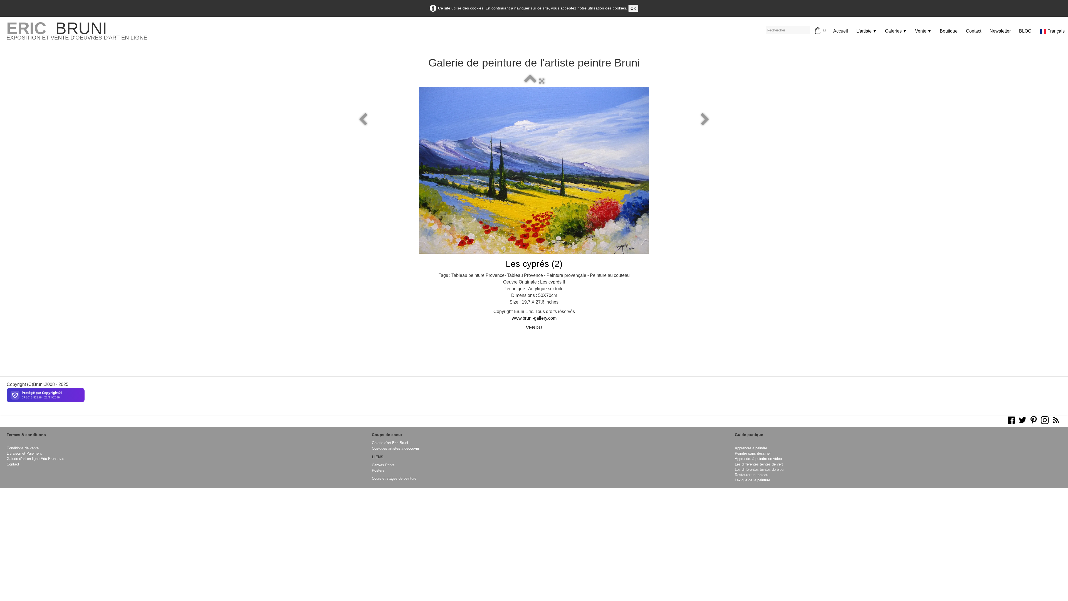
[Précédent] (363, 119)
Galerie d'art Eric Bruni (390, 443)
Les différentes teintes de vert (759, 464)
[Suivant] (705, 119)
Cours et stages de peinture (394, 478)
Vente (923, 31)
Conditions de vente (23, 448)
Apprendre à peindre (751, 448)
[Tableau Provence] (534, 170)
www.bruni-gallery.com (534, 318)
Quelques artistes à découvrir (395, 448)
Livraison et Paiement (24, 453)
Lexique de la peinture (752, 480)
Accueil (840, 31)
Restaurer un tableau (751, 475)
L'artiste (866, 31)
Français (1056, 31)
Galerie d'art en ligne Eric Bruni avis (35, 459)
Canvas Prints (383, 465)
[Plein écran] (541, 81)
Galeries (896, 31)
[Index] (530, 81)
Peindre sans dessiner (753, 453)
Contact (973, 31)
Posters (378, 470)
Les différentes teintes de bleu (759, 469)
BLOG (1025, 31)
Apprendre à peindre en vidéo (758, 459)
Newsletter (1000, 31)
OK (633, 8)
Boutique (949, 31)
